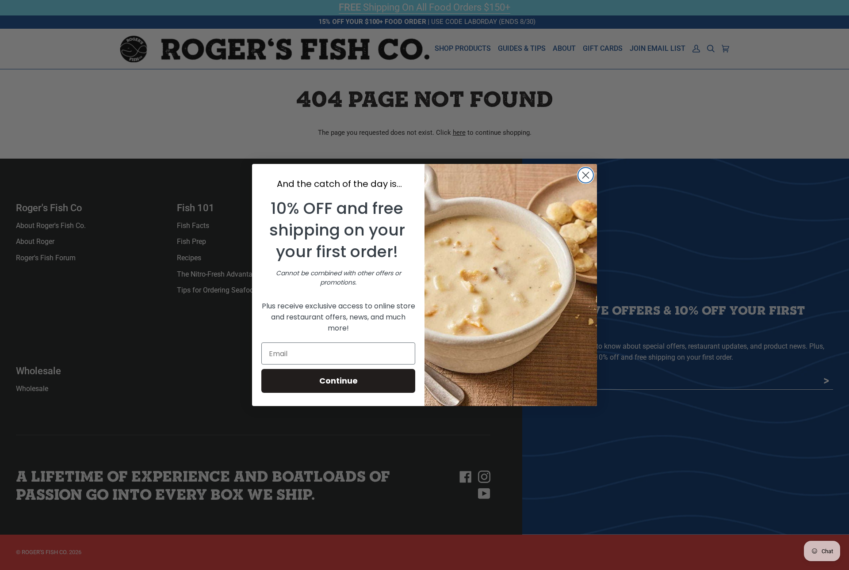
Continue (338, 380)
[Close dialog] (585, 175)
